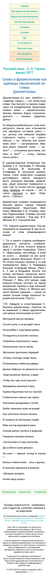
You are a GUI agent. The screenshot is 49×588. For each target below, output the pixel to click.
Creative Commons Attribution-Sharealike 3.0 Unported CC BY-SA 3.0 (24, 518)
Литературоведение (24, 22)
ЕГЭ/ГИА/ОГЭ (24, 43)
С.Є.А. (30, 572)
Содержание (24, 492)
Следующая (40, 492)
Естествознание (24, 59)
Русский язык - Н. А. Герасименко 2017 (24, 71)
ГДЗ (24, 38)
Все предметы (24, 53)
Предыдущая (9, 492)
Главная (24, 6)
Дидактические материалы (24, 16)
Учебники (24, 27)
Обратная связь (24, 48)
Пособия (24, 32)
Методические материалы (24, 11)
